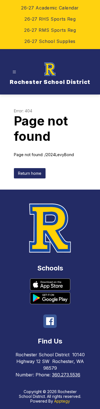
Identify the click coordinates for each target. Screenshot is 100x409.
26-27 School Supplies (50, 41)
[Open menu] (14, 72)
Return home (29, 173)
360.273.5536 (66, 374)
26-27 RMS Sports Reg (50, 30)
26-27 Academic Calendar (50, 8)
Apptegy (62, 401)
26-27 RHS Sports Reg (50, 19)
